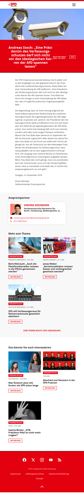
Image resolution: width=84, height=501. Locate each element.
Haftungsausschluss (35, 474)
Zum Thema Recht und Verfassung (42, 330)
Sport (10, 426)
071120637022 (20, 221)
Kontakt (39, 478)
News (72, 57)
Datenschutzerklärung (59, 474)
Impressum (15, 474)
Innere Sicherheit (49, 260)
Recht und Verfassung (16, 307)
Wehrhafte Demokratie (16, 260)
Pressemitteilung (15, 256)
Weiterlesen (15, 277)
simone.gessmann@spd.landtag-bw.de (31, 218)
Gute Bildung (13, 379)
